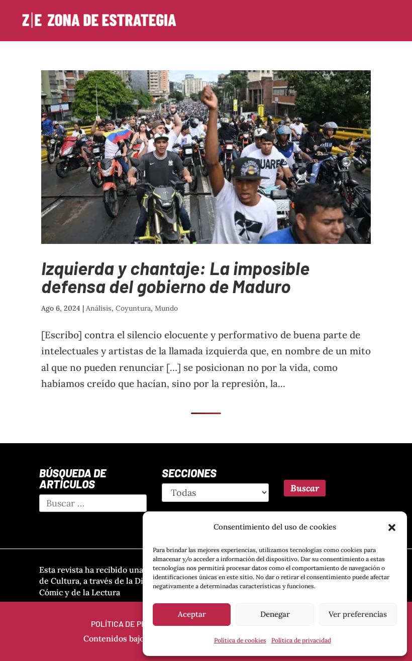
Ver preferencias (358, 614)
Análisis (99, 308)
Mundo (166, 308)
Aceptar (192, 614)
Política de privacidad (301, 640)
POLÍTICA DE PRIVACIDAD (135, 623)
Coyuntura (133, 308)
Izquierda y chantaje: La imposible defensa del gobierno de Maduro (175, 277)
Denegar (275, 614)
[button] (392, 527)
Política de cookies (240, 640)
